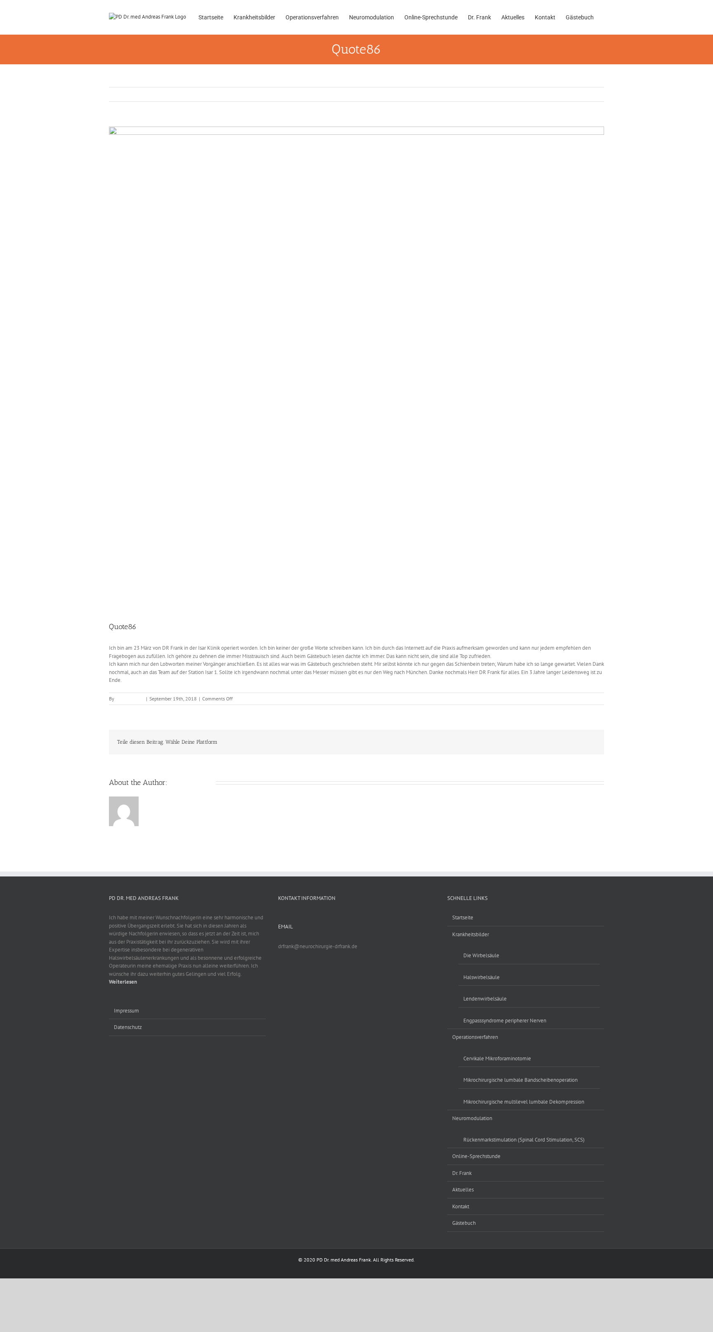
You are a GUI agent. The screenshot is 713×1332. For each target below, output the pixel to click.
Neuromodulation (472, 1118)
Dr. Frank (462, 1173)
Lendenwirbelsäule (485, 998)
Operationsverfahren (475, 1037)
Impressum (126, 1010)
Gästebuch (464, 1222)
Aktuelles (463, 1189)
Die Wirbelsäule (481, 955)
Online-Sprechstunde (476, 1156)
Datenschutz (128, 1027)
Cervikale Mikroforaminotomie (497, 1058)
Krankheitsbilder (470, 934)
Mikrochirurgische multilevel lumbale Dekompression (523, 1101)
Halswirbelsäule (481, 977)
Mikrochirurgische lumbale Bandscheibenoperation (520, 1079)
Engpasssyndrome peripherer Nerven (504, 1020)
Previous (570, 94)
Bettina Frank (130, 698)
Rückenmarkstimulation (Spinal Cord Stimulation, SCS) (524, 1139)
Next (593, 94)
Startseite (462, 917)
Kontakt (460, 1206)
